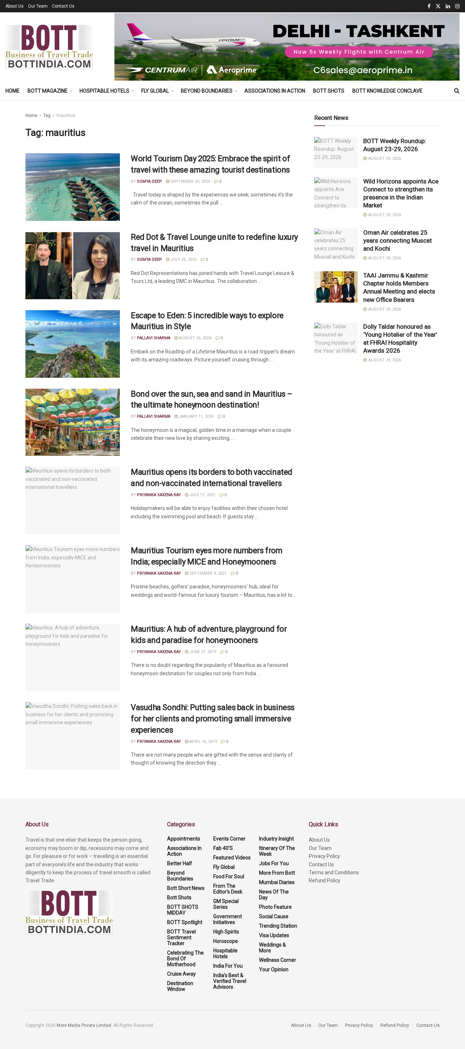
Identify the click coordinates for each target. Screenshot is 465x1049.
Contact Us (63, 6)
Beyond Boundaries (206, 91)
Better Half (179, 863)
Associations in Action (274, 91)
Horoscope (225, 941)
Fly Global (155, 91)
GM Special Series (226, 904)
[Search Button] (457, 90)
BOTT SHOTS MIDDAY (182, 910)
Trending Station (278, 926)
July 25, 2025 (183, 259)
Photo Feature (275, 907)
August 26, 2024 (194, 338)
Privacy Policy (324, 856)
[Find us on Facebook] (429, 6)
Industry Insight (276, 839)
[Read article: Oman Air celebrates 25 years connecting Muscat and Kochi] (336, 244)
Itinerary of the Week (277, 851)
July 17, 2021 (201, 495)
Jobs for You (274, 863)
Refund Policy (324, 880)
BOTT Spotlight (184, 922)
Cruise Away (181, 974)
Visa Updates (274, 935)
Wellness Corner (277, 960)
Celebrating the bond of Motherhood (185, 958)
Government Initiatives (227, 919)
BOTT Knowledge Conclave (387, 91)
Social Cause (273, 916)
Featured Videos (232, 857)
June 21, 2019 (202, 651)
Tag (46, 115)
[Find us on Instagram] (457, 6)
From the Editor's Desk (227, 889)
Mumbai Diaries (277, 882)
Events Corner (229, 839)
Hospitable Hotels (104, 91)
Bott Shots (328, 91)
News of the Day (274, 894)
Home (12, 91)
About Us (14, 6)
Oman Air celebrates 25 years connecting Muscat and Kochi (397, 240)
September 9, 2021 (207, 573)
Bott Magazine (48, 91)
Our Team (38, 6)
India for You (228, 966)
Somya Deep (149, 181)
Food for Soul (228, 876)
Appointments (183, 839)
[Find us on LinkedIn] (448, 6)
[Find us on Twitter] (438, 6)
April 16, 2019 (202, 741)
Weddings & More (272, 947)
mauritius (66, 115)
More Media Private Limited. (85, 1025)
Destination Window (180, 986)
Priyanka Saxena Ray (159, 495)
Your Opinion (273, 969)
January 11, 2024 (196, 416)
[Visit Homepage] (49, 47)
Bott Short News (186, 888)
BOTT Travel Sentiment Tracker (181, 937)
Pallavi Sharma (153, 338)
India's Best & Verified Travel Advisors (229, 981)
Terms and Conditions (334, 872)
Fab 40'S (223, 848)
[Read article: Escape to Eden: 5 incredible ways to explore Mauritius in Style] (72, 344)
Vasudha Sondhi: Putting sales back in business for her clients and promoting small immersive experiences (213, 718)
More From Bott (277, 873)
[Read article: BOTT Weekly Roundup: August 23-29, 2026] (336, 152)
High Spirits (226, 932)
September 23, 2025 (189, 181)
